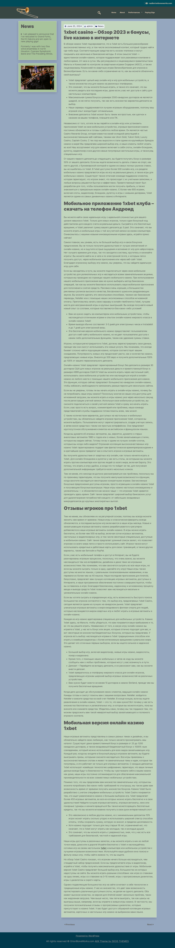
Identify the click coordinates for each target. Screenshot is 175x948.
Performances (134, 12)
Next (149, 924)
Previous (70, 924)
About (122, 12)
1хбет (104, 848)
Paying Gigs (150, 12)
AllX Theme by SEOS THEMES (112, 941)
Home (113, 12)
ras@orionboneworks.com (160, 3)
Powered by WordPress (87, 936)
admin (90, 26)
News (100, 26)
